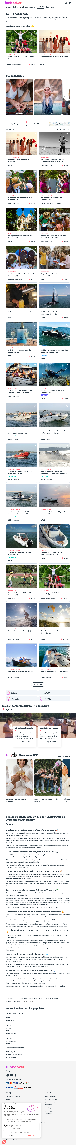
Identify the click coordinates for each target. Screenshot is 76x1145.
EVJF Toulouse (10, 1044)
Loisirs (8, 7)
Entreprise (50, 7)
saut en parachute (63, 893)
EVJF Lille (9, 1025)
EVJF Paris (9, 1038)
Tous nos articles (64, 756)
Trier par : (61, 129)
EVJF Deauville (10, 1023)
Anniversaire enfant (27, 7)
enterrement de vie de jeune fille (41, 17)
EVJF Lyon (9, 1028)
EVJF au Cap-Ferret (12, 1052)
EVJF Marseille (10, 1031)
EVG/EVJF (40, 7)
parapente (58, 865)
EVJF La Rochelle (11, 1041)
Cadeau (15, 7)
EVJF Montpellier (11, 1033)
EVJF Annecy (9, 1018)
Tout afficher (38, 684)
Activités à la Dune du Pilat (14, 1054)
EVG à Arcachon (11, 1057)
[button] (70, 3)
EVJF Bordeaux (10, 1020)
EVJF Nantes (10, 1036)
